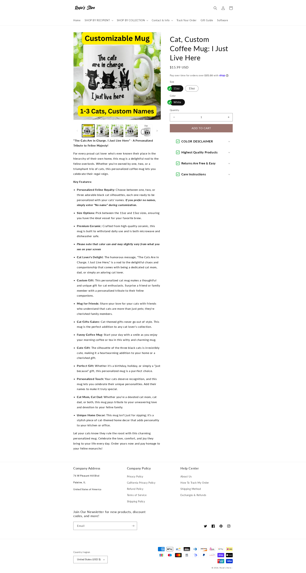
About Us (186, 476)
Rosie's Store (226, 568)
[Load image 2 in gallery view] (102, 130)
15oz (192, 88)
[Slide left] (77, 131)
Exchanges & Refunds (193, 495)
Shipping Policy (136, 501)
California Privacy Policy (141, 482)
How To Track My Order (194, 482)
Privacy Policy (135, 476)
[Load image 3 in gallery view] (117, 130)
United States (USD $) (89, 559)
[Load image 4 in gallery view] (131, 130)
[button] (99, 20)
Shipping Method (190, 488)
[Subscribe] (133, 526)
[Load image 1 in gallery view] (88, 130)
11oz (177, 88)
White (177, 102)
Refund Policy (135, 488)
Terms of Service (137, 495)
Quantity (174, 110)
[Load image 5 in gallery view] (146, 130)
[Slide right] (157, 131)
